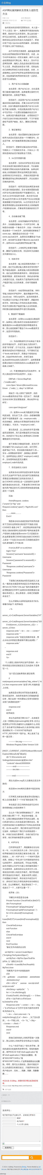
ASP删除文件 (5, 1101)
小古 (7, 18)
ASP (6, 1089)
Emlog (24, 1167)
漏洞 (9, 1089)
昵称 (19, 1118)
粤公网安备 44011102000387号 (31, 1169)
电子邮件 (20, 1121)
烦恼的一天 (6, 1095)
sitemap (3, 1174)
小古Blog (6, 2)
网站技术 (27, 18)
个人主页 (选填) (23, 1124)
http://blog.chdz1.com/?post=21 (22, 1086)
